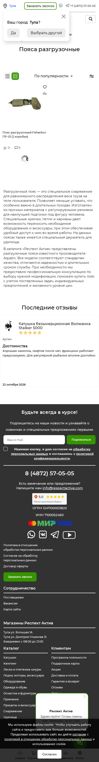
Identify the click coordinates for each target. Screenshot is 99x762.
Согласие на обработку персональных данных (20, 558)
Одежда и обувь (15, 687)
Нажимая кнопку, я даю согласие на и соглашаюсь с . (52, 453)
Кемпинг (10, 663)
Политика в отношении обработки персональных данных (28, 547)
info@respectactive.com (63, 488)
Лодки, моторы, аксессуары (23, 675)
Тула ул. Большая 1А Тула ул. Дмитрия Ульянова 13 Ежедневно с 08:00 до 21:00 (25, 637)
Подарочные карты (65, 663)
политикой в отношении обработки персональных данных (48, 739)
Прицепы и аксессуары (20, 705)
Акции (56, 669)
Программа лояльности (68, 657)
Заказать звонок (20, 576)
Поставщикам (13, 597)
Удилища (10, 717)
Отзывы (57, 687)
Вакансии (10, 603)
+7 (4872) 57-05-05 (83, 6)
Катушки (9, 657)
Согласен (49, 754)
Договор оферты (15, 566)
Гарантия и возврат (65, 681)
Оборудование (14, 681)
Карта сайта (12, 609)
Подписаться (81, 439)
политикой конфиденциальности (64, 455)
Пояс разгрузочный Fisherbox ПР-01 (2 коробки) (24, 134)
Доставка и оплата (64, 675)
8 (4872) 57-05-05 (49, 473)
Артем (7, 339)
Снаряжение (12, 711)
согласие (79, 734)
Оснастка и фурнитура (19, 693)
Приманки (11, 699)
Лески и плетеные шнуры (22, 669)
